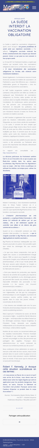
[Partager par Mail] (19, 422)
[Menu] (33, 7)
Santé (23, 18)
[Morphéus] (16, 7)
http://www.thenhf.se (10, 153)
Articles (17, 18)
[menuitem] (20, 1)
